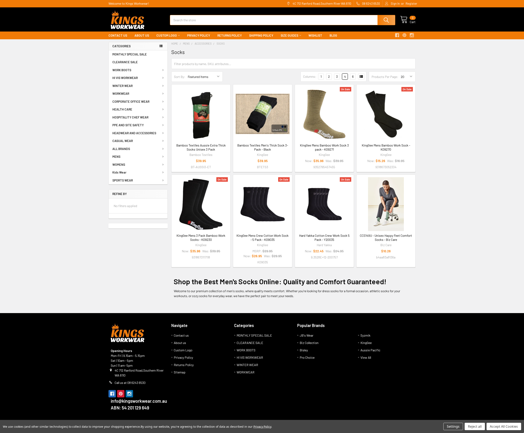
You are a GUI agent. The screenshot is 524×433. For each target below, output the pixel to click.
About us (141, 35)
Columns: (309, 76)
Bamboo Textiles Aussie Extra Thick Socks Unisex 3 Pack (201, 147)
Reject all (475, 426)
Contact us (117, 35)
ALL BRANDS (121, 149)
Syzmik (365, 335)
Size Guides (289, 35)
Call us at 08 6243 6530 (130, 383)
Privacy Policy (198, 35)
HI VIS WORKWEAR (125, 78)
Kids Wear (119, 172)
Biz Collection (309, 343)
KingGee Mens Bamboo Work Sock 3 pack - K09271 (324, 147)
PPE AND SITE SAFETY (128, 125)
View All (365, 357)
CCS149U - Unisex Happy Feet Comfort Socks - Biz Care (386, 237)
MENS (116, 156)
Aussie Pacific (370, 350)
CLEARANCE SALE (125, 62)
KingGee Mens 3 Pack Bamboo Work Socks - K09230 (200, 237)
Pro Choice (307, 357)
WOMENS (118, 164)
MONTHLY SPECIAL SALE (129, 54)
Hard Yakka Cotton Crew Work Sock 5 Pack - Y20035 (324, 237)
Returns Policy (229, 35)
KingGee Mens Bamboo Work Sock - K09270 (386, 147)
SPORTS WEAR (122, 180)
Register (411, 3)
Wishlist (315, 35)
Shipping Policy (261, 35)
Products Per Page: (385, 77)
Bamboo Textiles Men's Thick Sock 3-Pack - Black (262, 147)
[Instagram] (412, 35)
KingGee (366, 343)
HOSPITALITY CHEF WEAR (130, 117)
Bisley (304, 350)
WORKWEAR (120, 93)
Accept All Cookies (504, 426)
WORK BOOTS (121, 70)
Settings (453, 426)
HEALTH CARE (122, 109)
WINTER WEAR (122, 86)
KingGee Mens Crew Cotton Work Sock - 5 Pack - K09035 (262, 237)
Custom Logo (166, 35)
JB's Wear (306, 335)
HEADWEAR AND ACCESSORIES (134, 133)
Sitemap (179, 372)
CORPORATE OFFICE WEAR (130, 101)
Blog (333, 35)
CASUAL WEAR (122, 141)
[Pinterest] (404, 35)
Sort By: (179, 77)
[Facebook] (397, 35)
